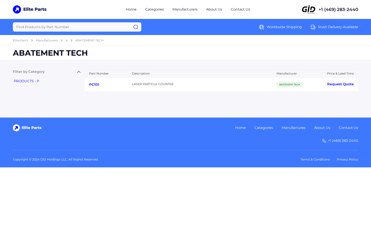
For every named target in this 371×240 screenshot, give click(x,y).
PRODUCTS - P (26, 81)
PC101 (94, 85)
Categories (154, 9)
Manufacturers (185, 9)
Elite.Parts (20, 40)
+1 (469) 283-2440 (338, 9)
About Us (214, 9)
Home (131, 9)
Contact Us (240, 9)
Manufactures (294, 128)
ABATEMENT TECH (89, 40)
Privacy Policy (347, 159)
